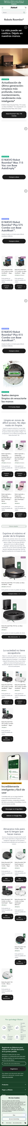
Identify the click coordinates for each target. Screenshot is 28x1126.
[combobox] (14, 12)
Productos (5, 1085)
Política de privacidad (7, 1077)
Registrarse (14, 1069)
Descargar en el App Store (14, 809)
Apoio (4, 1095)
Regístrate (13, 4)
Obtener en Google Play (14, 816)
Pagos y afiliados (7, 1090)
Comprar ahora (14, 177)
